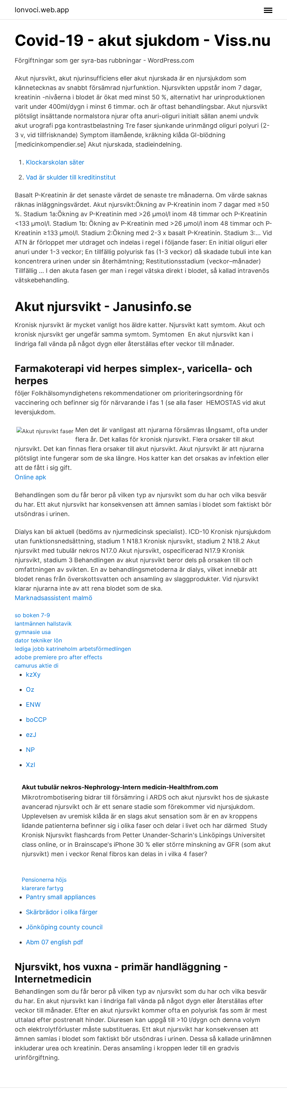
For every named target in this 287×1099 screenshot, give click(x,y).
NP (30, 749)
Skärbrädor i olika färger (62, 912)
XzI (30, 764)
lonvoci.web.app (42, 9)
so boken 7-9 (32, 615)
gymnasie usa (33, 631)
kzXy (33, 674)
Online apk (30, 477)
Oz (30, 689)
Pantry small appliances (61, 897)
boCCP (36, 719)
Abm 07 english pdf (54, 942)
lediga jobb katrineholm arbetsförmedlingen (73, 648)
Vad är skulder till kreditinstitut (71, 177)
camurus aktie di (36, 665)
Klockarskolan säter (55, 162)
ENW (33, 704)
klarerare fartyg (42, 888)
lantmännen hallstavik (43, 623)
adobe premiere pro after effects (58, 657)
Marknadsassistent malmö (53, 597)
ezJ (31, 734)
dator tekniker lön (38, 640)
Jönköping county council (64, 927)
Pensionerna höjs (44, 879)
